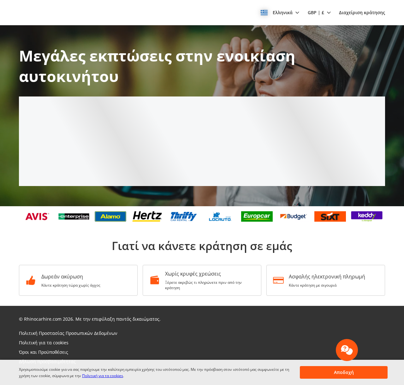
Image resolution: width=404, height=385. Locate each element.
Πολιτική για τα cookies (102, 375)
